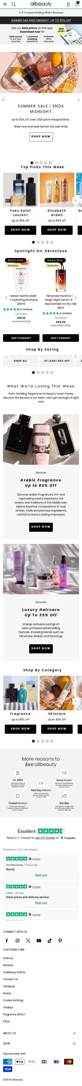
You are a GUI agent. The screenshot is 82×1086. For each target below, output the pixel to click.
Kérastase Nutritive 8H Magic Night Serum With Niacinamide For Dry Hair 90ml (61, 302)
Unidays (8, 1007)
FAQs (6, 1021)
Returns (8, 965)
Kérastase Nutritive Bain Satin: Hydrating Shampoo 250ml (21, 300)
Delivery (8, 958)
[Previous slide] (3, 99)
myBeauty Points (14, 972)
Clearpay (9, 986)
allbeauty (17, 1079)
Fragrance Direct (14, 1014)
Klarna (7, 993)
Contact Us (10, 979)
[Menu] (5, 4)
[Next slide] (78, 99)
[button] (13, 4)
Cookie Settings (13, 1000)
